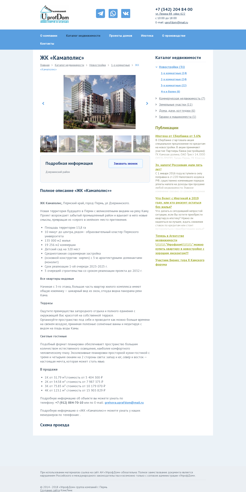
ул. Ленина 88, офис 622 (170, 13)
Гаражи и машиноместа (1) (177, 117)
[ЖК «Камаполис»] (100, 128)
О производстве (173, 35)
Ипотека (147, 35)
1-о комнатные (120, 65)
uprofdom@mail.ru (176, 22)
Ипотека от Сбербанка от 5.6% (178, 136)
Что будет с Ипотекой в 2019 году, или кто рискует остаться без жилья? (178, 202)
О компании (48, 35)
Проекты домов (120, 35)
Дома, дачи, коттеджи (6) (177, 110)
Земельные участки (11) (176, 104)
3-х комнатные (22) (174, 85)
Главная (45, 65)
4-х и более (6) (170, 91)
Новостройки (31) (172, 67)
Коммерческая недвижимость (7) (182, 98)
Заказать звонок (126, 163)
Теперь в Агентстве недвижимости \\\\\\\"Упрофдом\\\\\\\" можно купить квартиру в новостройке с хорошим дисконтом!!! (179, 244)
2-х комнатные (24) (174, 79)
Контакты (47, 43)
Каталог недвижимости (83, 35)
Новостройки (97, 65)
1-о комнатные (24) (174, 73)
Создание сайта (50, 490)
